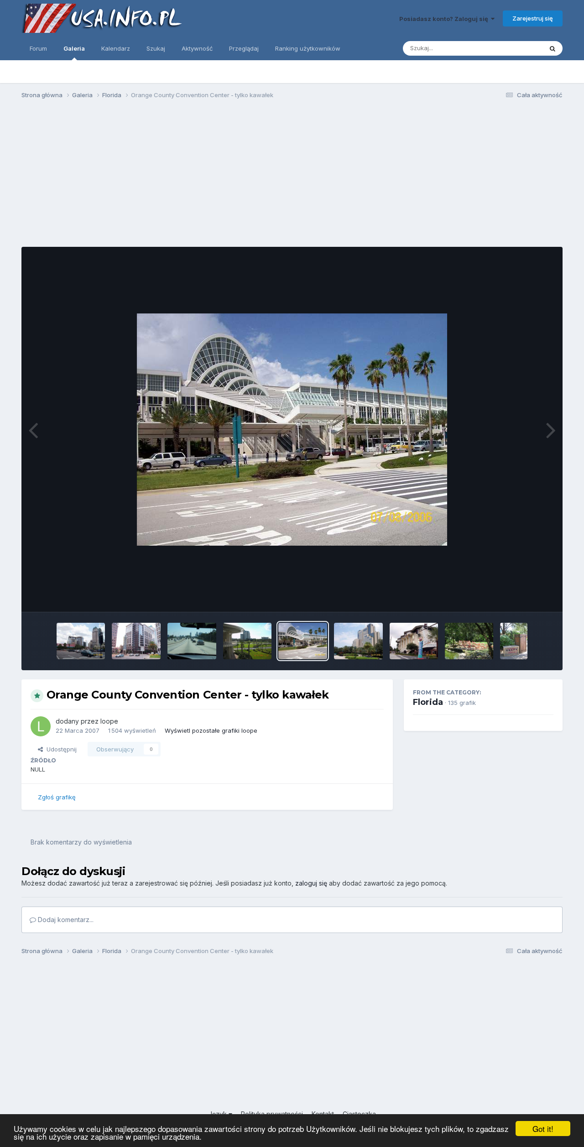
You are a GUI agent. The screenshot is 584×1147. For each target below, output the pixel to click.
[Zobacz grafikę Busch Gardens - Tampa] (469, 641)
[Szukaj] (552, 48)
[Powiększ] (292, 429)
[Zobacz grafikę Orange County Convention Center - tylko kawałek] (302, 641)
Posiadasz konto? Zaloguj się (445, 18)
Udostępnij (60, 749)
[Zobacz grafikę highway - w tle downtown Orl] (191, 641)
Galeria (74, 48)
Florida (428, 702)
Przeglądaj (244, 48)
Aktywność (197, 48)
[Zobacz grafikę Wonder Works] (414, 641)
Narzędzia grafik (518, 595)
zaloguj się (311, 883)
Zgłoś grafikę (57, 797)
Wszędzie (516, 48)
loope (109, 721)
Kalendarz (115, 48)
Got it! (542, 1128)
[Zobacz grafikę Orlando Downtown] (81, 641)
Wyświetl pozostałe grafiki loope (211, 730)
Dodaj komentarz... (65, 919)
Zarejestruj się (532, 18)
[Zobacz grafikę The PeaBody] (358, 641)
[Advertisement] (292, 177)
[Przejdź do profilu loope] (41, 726)
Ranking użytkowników (307, 48)
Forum (38, 48)
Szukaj (155, 48)
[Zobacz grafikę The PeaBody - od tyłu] (247, 641)
